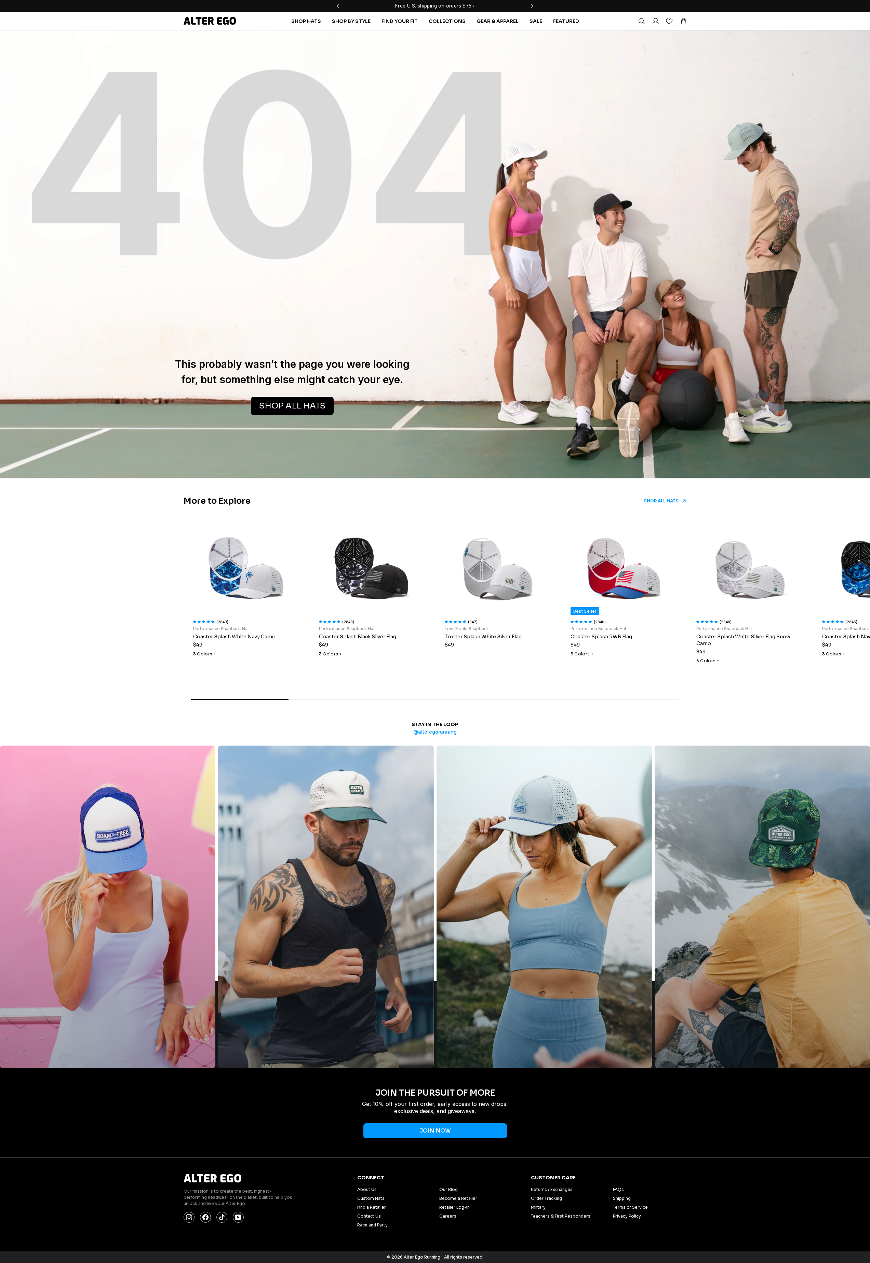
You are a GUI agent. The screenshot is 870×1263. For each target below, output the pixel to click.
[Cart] (683, 21)
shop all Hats (292, 406)
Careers (447, 1216)
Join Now (435, 1130)
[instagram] (189, 1217)
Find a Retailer (371, 1207)
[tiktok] (221, 1217)
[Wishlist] (669, 21)
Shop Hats (306, 21)
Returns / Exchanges (552, 1189)
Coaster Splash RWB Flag (601, 637)
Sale (536, 21)
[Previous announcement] (338, 6)
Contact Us (369, 1216)
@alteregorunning (435, 732)
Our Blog (448, 1189)
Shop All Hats (661, 500)
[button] (204, 620)
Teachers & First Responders (560, 1216)
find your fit (400, 21)
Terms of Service (630, 1207)
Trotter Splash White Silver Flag (483, 637)
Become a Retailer (458, 1198)
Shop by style (351, 21)
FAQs (618, 1189)
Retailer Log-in (454, 1207)
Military (538, 1207)
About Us (367, 1189)
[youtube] (238, 1217)
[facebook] (205, 1217)
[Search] (641, 21)
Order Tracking (546, 1198)
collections (447, 21)
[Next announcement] (532, 6)
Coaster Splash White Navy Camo (234, 637)
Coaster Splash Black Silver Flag (357, 637)
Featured (566, 21)
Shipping (622, 1198)
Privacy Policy (627, 1216)
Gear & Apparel (498, 21)
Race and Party (372, 1224)
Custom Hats (371, 1198)
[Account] (655, 21)
